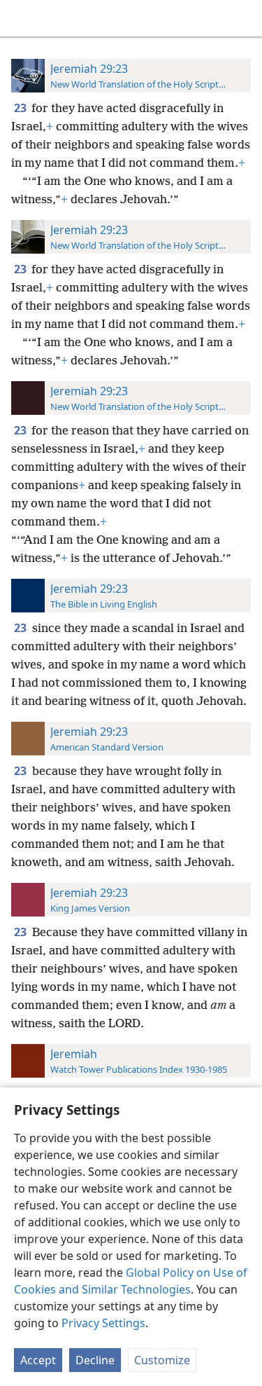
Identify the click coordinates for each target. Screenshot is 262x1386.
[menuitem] (21, 18)
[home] (21, 18)
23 (21, 108)
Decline (95, 1360)
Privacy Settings (103, 1323)
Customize (162, 1360)
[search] (244, 18)
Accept (38, 1360)
